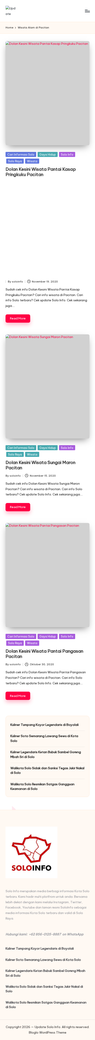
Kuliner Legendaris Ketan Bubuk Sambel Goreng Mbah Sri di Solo (45, 754)
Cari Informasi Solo (20, 154)
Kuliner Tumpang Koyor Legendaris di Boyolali (44, 725)
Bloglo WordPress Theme (47, 1032)
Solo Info (67, 154)
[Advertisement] (47, 229)
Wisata (32, 161)
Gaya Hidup (47, 154)
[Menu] (87, 11)
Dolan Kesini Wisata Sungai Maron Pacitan (40, 465)
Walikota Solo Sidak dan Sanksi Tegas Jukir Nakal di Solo (47, 770)
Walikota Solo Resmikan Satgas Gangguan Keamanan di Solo (42, 786)
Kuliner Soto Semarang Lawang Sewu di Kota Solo (44, 738)
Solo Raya (15, 161)
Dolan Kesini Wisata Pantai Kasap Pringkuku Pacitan (41, 171)
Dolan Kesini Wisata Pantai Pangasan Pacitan (44, 653)
